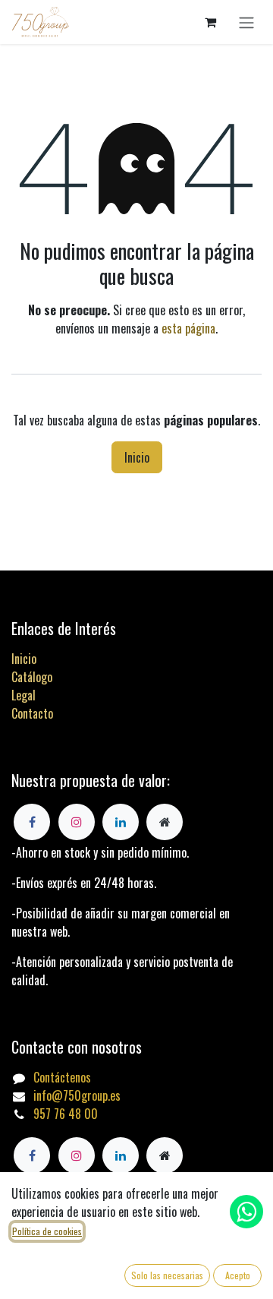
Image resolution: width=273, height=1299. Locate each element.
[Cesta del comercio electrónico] (210, 22)
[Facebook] (32, 1155)
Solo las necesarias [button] (167, 1275)
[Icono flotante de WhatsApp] (246, 1212)
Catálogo (31, 677)
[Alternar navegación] (246, 22)
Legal (23, 695)
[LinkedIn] (120, 1155)
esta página (188, 328)
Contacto (32, 713)
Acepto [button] (237, 1275)
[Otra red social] (164, 1155)
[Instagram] (76, 1155)
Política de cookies (47, 1231)
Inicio (136, 457)
